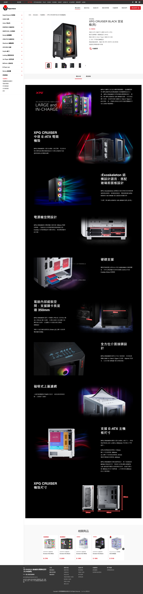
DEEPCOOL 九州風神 (9, 31)
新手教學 (80, 574)
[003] (64, 65)
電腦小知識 (81, 572)
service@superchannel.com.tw (30, 577)
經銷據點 (95, 570)
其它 (4, 91)
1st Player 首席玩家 (8, 59)
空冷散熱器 (6, 86)
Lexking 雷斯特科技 (8, 55)
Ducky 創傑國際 (7, 35)
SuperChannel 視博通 (9, 15)
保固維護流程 (110, 570)
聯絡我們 (124, 8)
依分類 (19, 2)
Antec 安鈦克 (6, 23)
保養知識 (80, 576)
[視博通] (9, 8)
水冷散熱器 (6, 88)
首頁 (30, 15)
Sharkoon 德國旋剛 (8, 43)
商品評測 (66, 574)
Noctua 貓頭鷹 (7, 71)
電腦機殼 (5, 78)
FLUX (44, 2)
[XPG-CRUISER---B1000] (48, 65)
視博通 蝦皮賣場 (97, 572)
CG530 (49, 2)
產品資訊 (77, 8)
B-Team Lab (6, 67)
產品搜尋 (134, 8)
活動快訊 (66, 572)
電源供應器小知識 (68, 576)
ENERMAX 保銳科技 (8, 27)
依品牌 (6, 2)
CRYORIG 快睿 (7, 47)
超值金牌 (78, 2)
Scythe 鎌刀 (6, 51)
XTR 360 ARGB (37, 2)
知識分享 (95, 8)
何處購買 (115, 8)
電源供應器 (6, 83)
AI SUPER (72, 2)
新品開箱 (80, 570)
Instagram (139, 2)
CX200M (54, 2)
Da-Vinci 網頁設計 (85, 591)
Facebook (132, 2)
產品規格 (88, 76)
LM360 (83, 2)
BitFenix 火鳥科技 (8, 63)
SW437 (60, 2)
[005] (80, 65)
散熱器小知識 (67, 579)
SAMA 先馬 (6, 19)
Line (136, 2)
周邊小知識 (67, 581)
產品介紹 (78, 76)
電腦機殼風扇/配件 (7, 81)
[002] (56, 65)
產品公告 (66, 583)
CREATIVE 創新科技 (8, 39)
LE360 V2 (65, 2)
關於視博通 (105, 8)
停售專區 (5, 75)
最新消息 (86, 8)
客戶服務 (109, 567)
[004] (72, 65)
